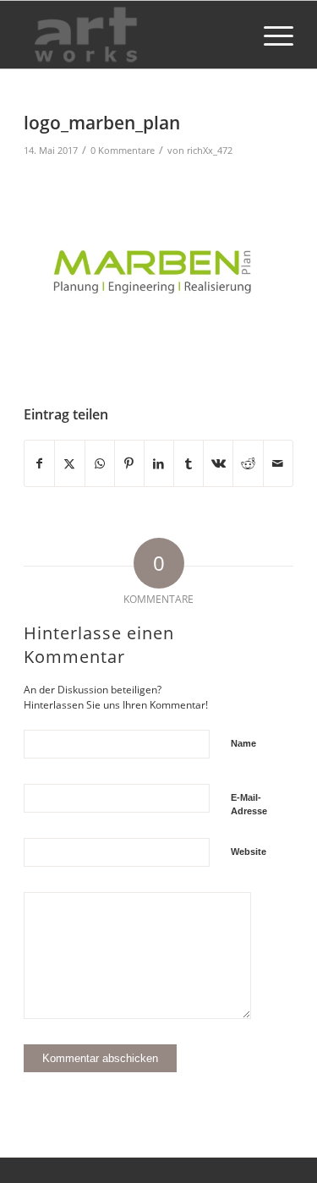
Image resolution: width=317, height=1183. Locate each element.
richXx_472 (209, 150)
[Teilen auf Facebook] (39, 463)
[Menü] (270, 34)
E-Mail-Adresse (249, 804)
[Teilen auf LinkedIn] (159, 463)
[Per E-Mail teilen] (278, 463)
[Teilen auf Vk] (218, 463)
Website (248, 851)
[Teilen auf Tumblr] (188, 463)
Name (243, 743)
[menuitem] (270, 34)
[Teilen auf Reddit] (247, 463)
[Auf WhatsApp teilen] (99, 463)
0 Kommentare (122, 150)
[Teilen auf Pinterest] (129, 463)
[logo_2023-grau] (131, 34)
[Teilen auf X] (69, 463)
